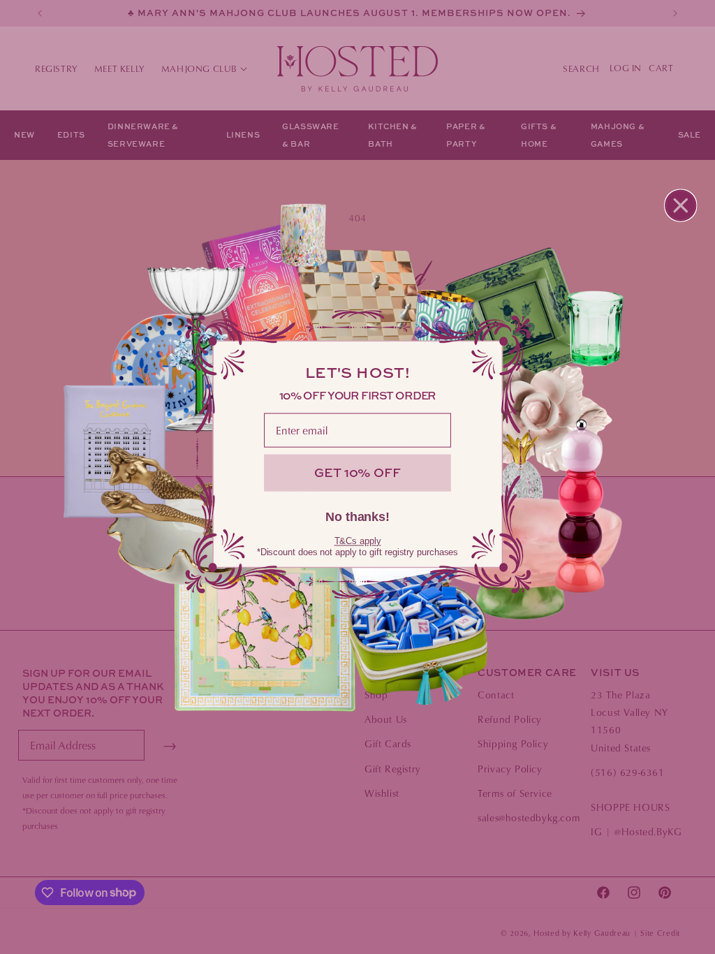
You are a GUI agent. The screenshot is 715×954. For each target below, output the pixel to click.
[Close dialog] (680, 205)
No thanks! (357, 517)
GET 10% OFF (357, 472)
